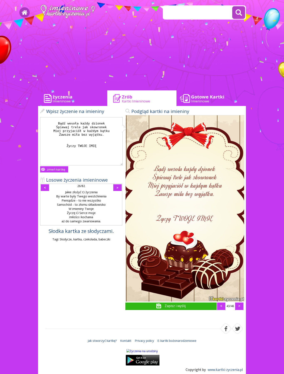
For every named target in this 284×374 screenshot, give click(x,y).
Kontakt (125, 340)
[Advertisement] (142, 56)
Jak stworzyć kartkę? (102, 340)
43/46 (230, 306)
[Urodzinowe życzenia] (142, 351)
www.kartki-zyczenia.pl (225, 369)
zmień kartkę (56, 169)
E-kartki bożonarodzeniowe (176, 340)
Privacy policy (144, 340)
